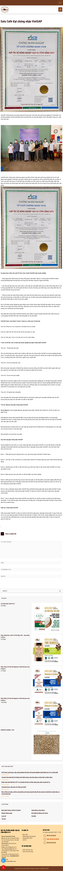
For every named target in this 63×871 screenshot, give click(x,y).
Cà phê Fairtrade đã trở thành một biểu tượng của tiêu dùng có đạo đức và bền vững (27, 777)
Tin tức (4, 819)
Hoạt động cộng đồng (38, 810)
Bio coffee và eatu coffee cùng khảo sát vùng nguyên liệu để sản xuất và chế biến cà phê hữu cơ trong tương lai (31, 793)
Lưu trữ (4, 816)
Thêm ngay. (23, 533)
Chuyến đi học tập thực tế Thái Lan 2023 (14, 787)
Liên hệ (24, 840)
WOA (47, 868)
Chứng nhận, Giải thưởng (29, 836)
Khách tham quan (7, 813)
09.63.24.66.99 (51, 836)
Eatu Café (25, 834)
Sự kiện (34, 816)
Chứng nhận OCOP (27, 838)
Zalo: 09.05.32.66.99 (53, 839)
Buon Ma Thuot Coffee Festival (11, 810)
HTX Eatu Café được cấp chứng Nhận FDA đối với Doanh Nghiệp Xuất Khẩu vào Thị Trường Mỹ (30, 772)
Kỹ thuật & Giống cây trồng (40, 813)
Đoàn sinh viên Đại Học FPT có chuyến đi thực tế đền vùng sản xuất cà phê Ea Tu (26, 782)
